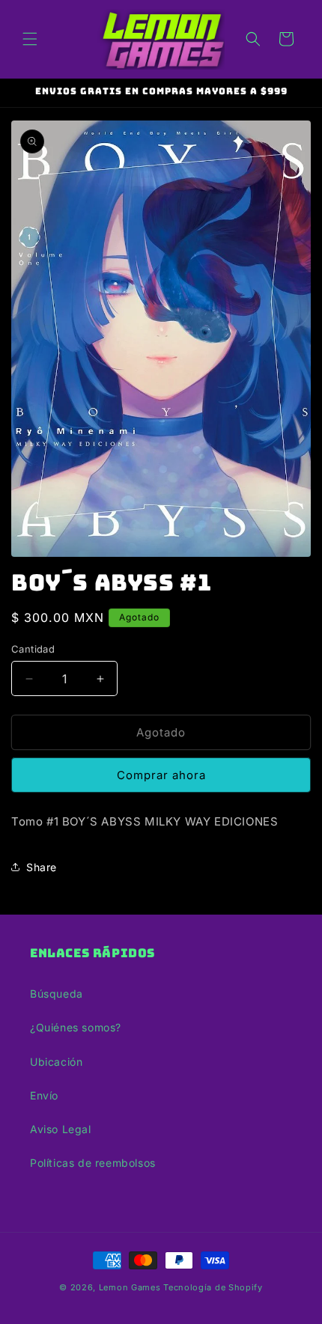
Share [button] (41, 867)
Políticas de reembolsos (93, 1162)
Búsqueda (56, 993)
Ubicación (56, 1061)
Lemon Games (130, 1287)
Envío (44, 1095)
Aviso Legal (60, 1129)
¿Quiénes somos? (75, 1027)
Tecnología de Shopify (213, 1287)
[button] (29, 38)
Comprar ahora (161, 775)
